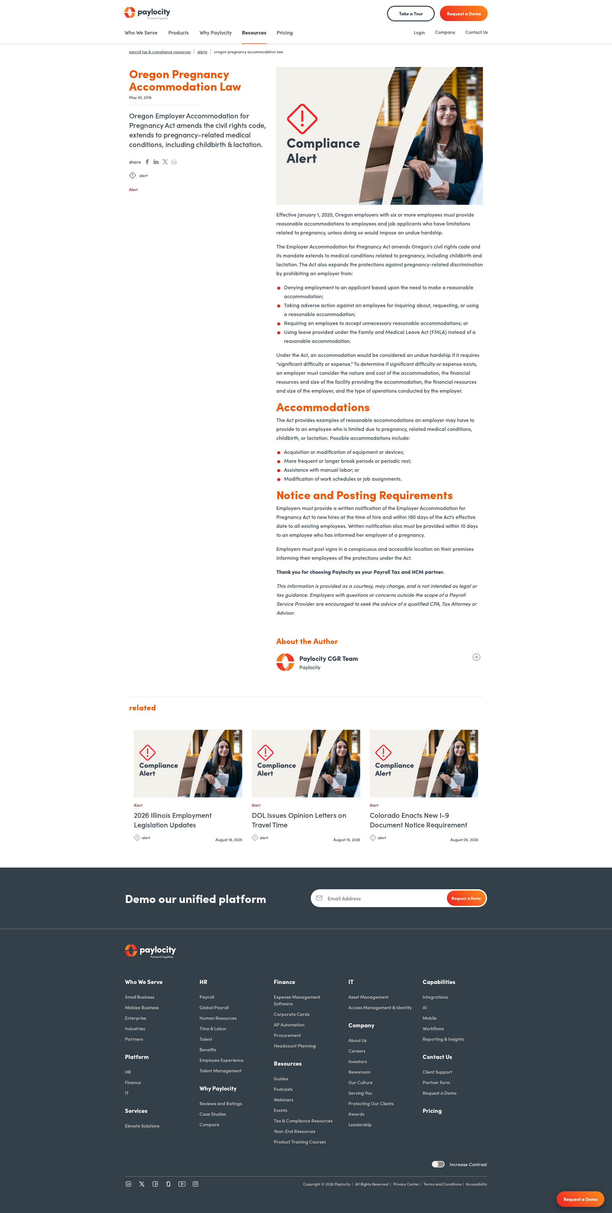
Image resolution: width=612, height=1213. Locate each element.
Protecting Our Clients (371, 1103)
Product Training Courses (300, 1141)
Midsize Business (142, 1007)
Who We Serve (144, 982)
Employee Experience (222, 1060)
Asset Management (368, 997)
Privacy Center (406, 1184)
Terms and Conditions (443, 1184)
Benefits (208, 1049)
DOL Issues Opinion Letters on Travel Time (299, 819)
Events (280, 1110)
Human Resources (218, 1018)
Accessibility (476, 1184)
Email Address (344, 898)
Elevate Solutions (142, 1125)
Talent (206, 1039)
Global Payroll (214, 1007)
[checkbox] (438, 1164)
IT (127, 1093)
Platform (137, 1057)
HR (128, 1072)
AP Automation (289, 1024)
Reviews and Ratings (221, 1103)
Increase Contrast (468, 1164)
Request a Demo (439, 1093)
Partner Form (436, 1082)
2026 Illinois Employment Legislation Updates (173, 819)
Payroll (207, 997)
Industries (135, 1028)
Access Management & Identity (380, 1007)
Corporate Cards (292, 1014)
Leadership (360, 1124)
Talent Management (221, 1070)
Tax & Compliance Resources (303, 1120)
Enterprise (135, 1018)
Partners (134, 1039)
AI (425, 1007)
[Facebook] (155, 1183)
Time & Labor (213, 1028)
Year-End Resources (294, 1131)
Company (445, 32)
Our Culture (360, 1082)
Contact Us (476, 32)
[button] (236, 737)
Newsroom (359, 1072)
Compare (209, 1124)
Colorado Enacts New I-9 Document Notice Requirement (418, 819)
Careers (356, 1050)
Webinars (283, 1099)
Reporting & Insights (443, 1039)
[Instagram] (195, 1183)
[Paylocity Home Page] (147, 13)
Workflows (433, 1028)
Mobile (430, 1018)
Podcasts (283, 1089)
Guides (281, 1078)
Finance (133, 1082)
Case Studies (213, 1114)
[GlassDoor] (168, 1183)
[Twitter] (141, 1183)
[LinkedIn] (128, 1183)
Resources (288, 1063)
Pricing (432, 1110)
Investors (357, 1061)
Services (136, 1110)
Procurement (287, 1035)
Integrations (435, 997)
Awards (356, 1114)
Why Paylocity (218, 1088)
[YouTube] (182, 1183)
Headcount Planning (295, 1045)
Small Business (139, 997)
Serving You (360, 1093)
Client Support (437, 1072)
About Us (357, 1040)
